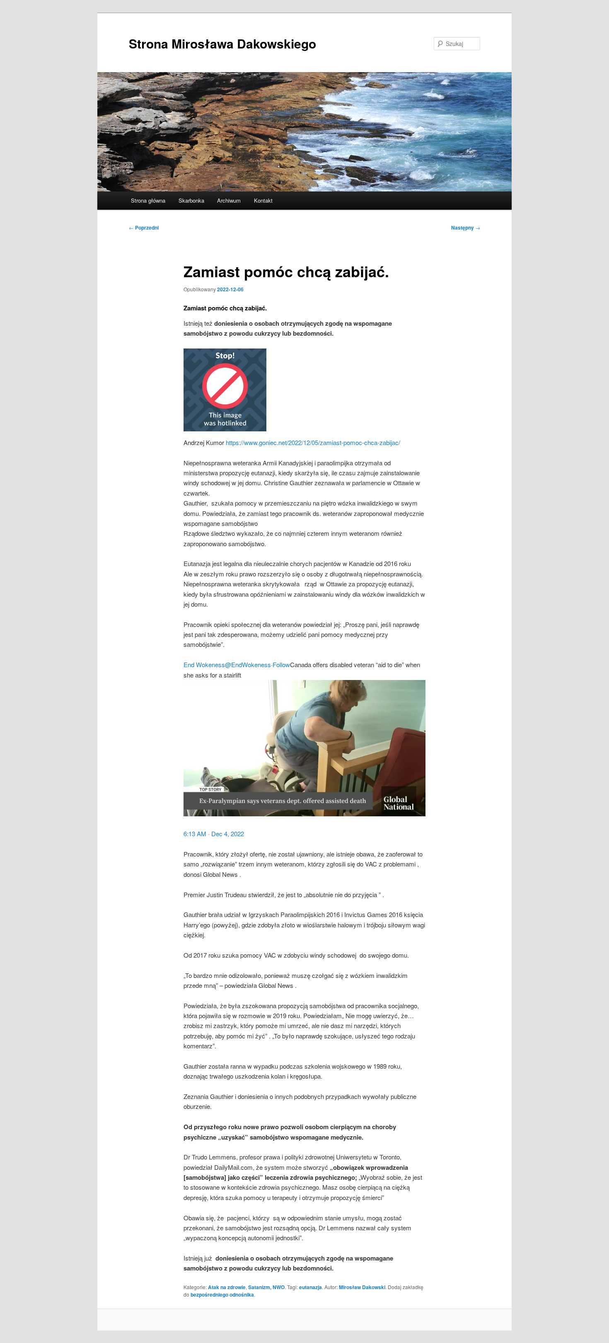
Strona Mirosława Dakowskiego (222, 43)
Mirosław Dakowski (362, 1287)
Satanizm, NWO (266, 1287)
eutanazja (310, 1287)
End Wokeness (204, 664)
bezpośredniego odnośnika (222, 1294)
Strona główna (148, 200)
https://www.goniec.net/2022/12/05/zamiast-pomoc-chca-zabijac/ (313, 442)
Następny (465, 227)
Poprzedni (144, 227)
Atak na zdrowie (227, 1287)
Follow (281, 664)
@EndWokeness (248, 664)
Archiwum (229, 200)
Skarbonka (191, 200)
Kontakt (263, 200)
